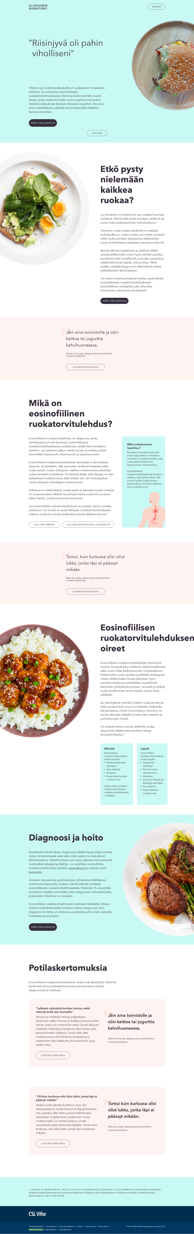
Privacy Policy (103, 1226)
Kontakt (80, 1226)
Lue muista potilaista (85, 367)
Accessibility (51, 1226)
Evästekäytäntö (50, 1230)
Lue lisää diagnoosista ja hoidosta (88, 524)
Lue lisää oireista (44, 524)
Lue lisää (97, 133)
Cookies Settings (35, 1230)
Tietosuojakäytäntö (36, 1226)
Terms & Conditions (66, 1226)
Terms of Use (90, 1226)
